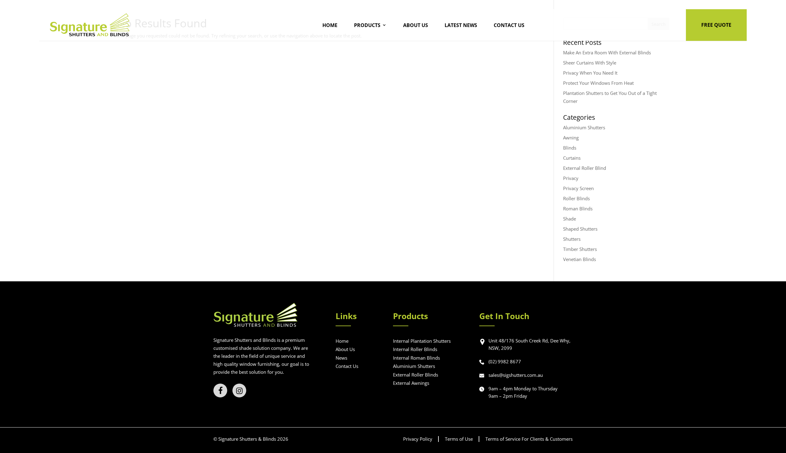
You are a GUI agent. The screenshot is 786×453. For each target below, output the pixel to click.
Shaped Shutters (580, 229)
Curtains (572, 158)
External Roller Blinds (415, 375)
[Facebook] (220, 390)
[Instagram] (239, 390)
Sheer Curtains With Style (589, 63)
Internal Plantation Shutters (422, 341)
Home (329, 25)
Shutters (572, 239)
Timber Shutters (580, 249)
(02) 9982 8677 (504, 361)
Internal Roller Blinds (415, 349)
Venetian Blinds (579, 259)
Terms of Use (459, 439)
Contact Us (509, 25)
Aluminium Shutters (584, 127)
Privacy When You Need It (590, 73)
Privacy (570, 178)
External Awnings (411, 383)
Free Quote (716, 24)
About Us (415, 25)
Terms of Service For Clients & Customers (529, 439)
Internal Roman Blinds (416, 358)
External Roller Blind (584, 168)
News (341, 358)
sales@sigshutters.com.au (515, 375)
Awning (571, 138)
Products (367, 25)
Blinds (569, 148)
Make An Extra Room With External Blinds (607, 52)
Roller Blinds (576, 198)
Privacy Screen (578, 188)
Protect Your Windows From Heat (598, 83)
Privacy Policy (417, 439)
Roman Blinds (578, 208)
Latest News (461, 25)
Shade (569, 219)
